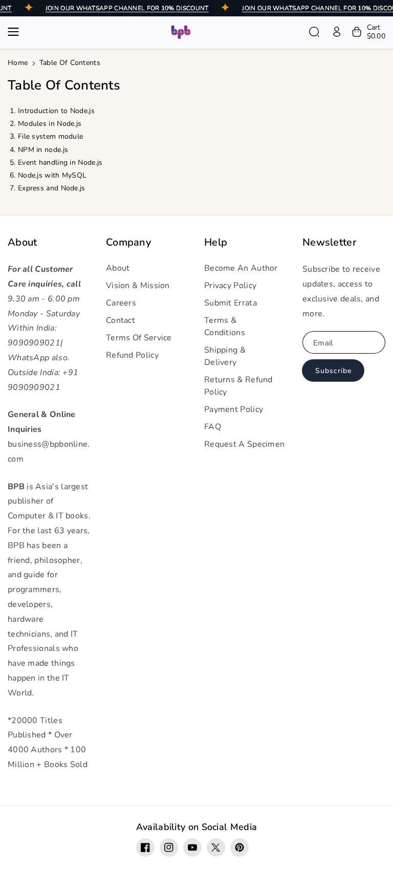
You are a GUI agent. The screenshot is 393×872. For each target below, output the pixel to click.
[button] (16, 31)
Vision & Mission (138, 285)
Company (128, 242)
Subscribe (333, 371)
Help (215, 242)
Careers (121, 303)
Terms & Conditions (224, 326)
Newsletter (329, 242)
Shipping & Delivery (225, 356)
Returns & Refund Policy (238, 386)
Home (18, 63)
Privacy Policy (230, 285)
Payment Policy (233, 409)
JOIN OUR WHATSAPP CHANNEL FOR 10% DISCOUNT (127, 8)
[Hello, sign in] (336, 31)
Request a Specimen (244, 444)
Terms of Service (139, 337)
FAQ (212, 426)
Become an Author (241, 268)
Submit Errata (230, 303)
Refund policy (132, 355)
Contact (120, 320)
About (22, 242)
